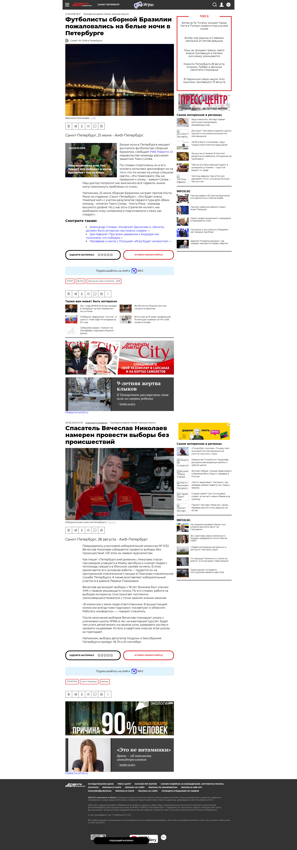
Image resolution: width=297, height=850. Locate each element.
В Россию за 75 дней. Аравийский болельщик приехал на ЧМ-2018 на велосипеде (152, 319)
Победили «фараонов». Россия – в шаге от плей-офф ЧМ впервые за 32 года (98, 319)
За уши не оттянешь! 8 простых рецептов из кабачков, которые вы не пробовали (211, 156)
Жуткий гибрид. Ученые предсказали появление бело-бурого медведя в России (211, 474)
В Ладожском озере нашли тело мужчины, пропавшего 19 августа (204, 81)
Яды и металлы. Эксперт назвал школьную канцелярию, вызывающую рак (208, 122)
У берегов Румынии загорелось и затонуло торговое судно (208, 548)
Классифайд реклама (100, 791)
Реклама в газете (111, 787)
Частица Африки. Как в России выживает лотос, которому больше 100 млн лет (210, 179)
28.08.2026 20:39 (74, 422)
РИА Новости (159, 151)
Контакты (93, 787)
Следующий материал (121, 841)
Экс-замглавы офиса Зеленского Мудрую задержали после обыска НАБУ (208, 538)
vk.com (112, 522)
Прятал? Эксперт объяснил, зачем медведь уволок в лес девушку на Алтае (209, 508)
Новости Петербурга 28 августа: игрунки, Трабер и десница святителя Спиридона (204, 67)
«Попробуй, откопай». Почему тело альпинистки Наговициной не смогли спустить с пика (210, 451)
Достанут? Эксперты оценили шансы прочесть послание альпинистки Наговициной (211, 133)
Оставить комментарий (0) (148, 255)
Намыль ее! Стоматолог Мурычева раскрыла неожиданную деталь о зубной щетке (209, 462)
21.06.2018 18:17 (72, 14)
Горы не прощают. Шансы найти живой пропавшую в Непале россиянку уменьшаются (204, 53)
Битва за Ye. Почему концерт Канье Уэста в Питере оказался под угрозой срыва (204, 25)
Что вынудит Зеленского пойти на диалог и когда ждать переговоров (209, 559)
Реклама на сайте (135, 787)
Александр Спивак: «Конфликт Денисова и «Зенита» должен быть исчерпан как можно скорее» (125, 228)
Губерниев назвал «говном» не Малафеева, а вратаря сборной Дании (97, 330)
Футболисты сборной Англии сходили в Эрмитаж (150, 307)
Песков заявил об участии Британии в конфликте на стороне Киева (210, 196)
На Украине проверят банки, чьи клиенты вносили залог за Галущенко (208, 527)
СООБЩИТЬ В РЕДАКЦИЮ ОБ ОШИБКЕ (180, 791)
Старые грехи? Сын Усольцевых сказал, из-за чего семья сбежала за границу (210, 496)
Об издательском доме (101, 784)
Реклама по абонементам (162, 787)
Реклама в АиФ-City (191, 787)
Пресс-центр (124, 784)
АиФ (93, 118)
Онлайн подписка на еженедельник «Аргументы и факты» (192, 784)
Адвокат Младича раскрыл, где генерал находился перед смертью (209, 242)
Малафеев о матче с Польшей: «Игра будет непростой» (129, 241)
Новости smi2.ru (76, 412)
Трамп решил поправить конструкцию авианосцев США (207, 571)
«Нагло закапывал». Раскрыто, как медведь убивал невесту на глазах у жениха (210, 485)
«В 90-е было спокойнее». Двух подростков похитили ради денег (209, 143)
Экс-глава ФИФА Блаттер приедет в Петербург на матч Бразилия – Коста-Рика (98, 309)
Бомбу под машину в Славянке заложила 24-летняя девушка (204, 39)
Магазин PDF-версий (146, 784)
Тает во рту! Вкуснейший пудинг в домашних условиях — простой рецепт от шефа (209, 167)
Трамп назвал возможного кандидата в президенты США (210, 219)
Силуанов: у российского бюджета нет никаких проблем (209, 230)
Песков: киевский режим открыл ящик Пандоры (208, 208)
